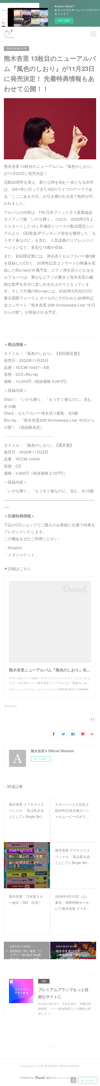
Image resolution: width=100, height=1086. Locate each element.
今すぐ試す (64, 20)
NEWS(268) (10, 706)
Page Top (50, 1046)
